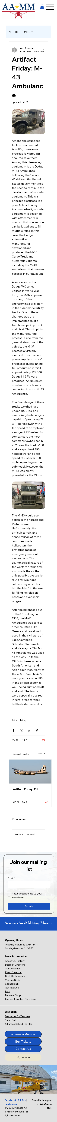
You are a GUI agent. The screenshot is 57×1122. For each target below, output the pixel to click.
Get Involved (12, 987)
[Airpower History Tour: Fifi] (30, 772)
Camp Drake (11, 1020)
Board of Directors (15, 964)
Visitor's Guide (12, 979)
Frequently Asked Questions (20, 999)
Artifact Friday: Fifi (25, 789)
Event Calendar (13, 972)
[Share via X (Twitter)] (21, 730)
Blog (7, 991)
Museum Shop (13, 995)
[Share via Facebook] (13, 730)
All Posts (13, 31)
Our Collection (12, 968)
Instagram (12, 1103)
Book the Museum (15, 976)
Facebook (10, 1100)
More (27, 31)
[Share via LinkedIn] (28, 730)
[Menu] (50, 7)
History (20, 960)
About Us (10, 960)
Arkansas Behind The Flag (18, 1023)
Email (11, 878)
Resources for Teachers (17, 1016)
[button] (42, 6)
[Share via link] (36, 730)
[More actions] (43, 50)
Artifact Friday (19, 720)
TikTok (22, 1100)
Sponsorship (12, 983)
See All (41, 753)
